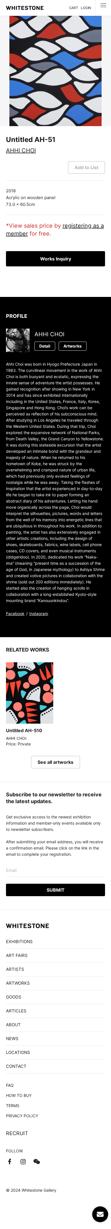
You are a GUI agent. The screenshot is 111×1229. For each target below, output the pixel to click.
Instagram (38, 613)
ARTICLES (16, 1011)
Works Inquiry (55, 259)
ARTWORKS (18, 983)
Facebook (15, 613)
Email (11, 870)
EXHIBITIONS (19, 941)
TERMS (12, 1105)
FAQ (10, 1085)
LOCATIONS (18, 1052)
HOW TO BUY (19, 1095)
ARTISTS (15, 969)
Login (86, 8)
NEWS (12, 1038)
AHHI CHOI (21, 150)
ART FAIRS (17, 955)
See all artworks (55, 762)
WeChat (36, 1161)
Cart (73, 8)
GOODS (13, 997)
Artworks (72, 346)
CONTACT (16, 1066)
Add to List (86, 167)
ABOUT (13, 1024)
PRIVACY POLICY (22, 1115)
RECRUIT (17, 1133)
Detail (44, 346)
